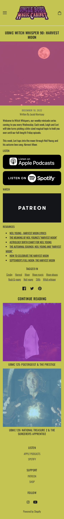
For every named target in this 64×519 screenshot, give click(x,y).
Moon (27, 274)
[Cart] (59, 12)
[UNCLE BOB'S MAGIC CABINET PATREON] (32, 208)
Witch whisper (49, 279)
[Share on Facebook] (24, 288)
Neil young (28, 279)
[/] (32, 12)
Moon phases (52, 274)
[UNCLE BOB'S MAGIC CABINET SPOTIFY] (32, 177)
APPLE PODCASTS (32, 454)
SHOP (32, 482)
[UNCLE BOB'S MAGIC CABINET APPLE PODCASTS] (32, 161)
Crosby (9, 274)
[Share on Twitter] (32, 288)
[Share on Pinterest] (40, 288)
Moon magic (38, 274)
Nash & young (14, 279)
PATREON (32, 476)
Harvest (18, 274)
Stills (38, 279)
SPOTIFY (32, 459)
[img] (28, 501)
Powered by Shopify (32, 511)
